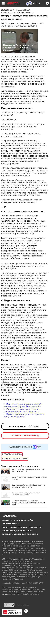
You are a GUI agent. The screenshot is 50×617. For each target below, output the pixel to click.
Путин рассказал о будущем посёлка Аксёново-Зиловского (26, 494)
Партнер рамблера (23, 605)
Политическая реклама (14, 527)
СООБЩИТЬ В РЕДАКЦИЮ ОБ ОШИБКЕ (20, 534)
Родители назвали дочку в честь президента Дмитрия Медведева (21, 410)
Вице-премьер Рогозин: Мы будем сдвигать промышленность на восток (28, 486)
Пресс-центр (35, 527)
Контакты (7, 520)
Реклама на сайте (23, 520)
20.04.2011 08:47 (7, 10)
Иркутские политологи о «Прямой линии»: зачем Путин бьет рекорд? (22, 405)
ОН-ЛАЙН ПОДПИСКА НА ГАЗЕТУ (17, 531)
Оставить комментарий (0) (25, 435)
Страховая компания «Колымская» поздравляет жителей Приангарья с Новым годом (28, 502)
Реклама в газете (11, 524)
